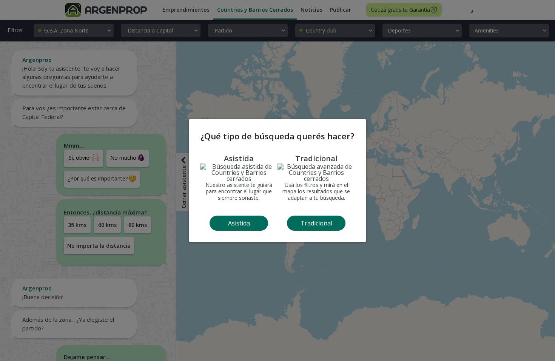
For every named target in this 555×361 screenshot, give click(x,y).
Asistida (239, 223)
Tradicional (316, 223)
